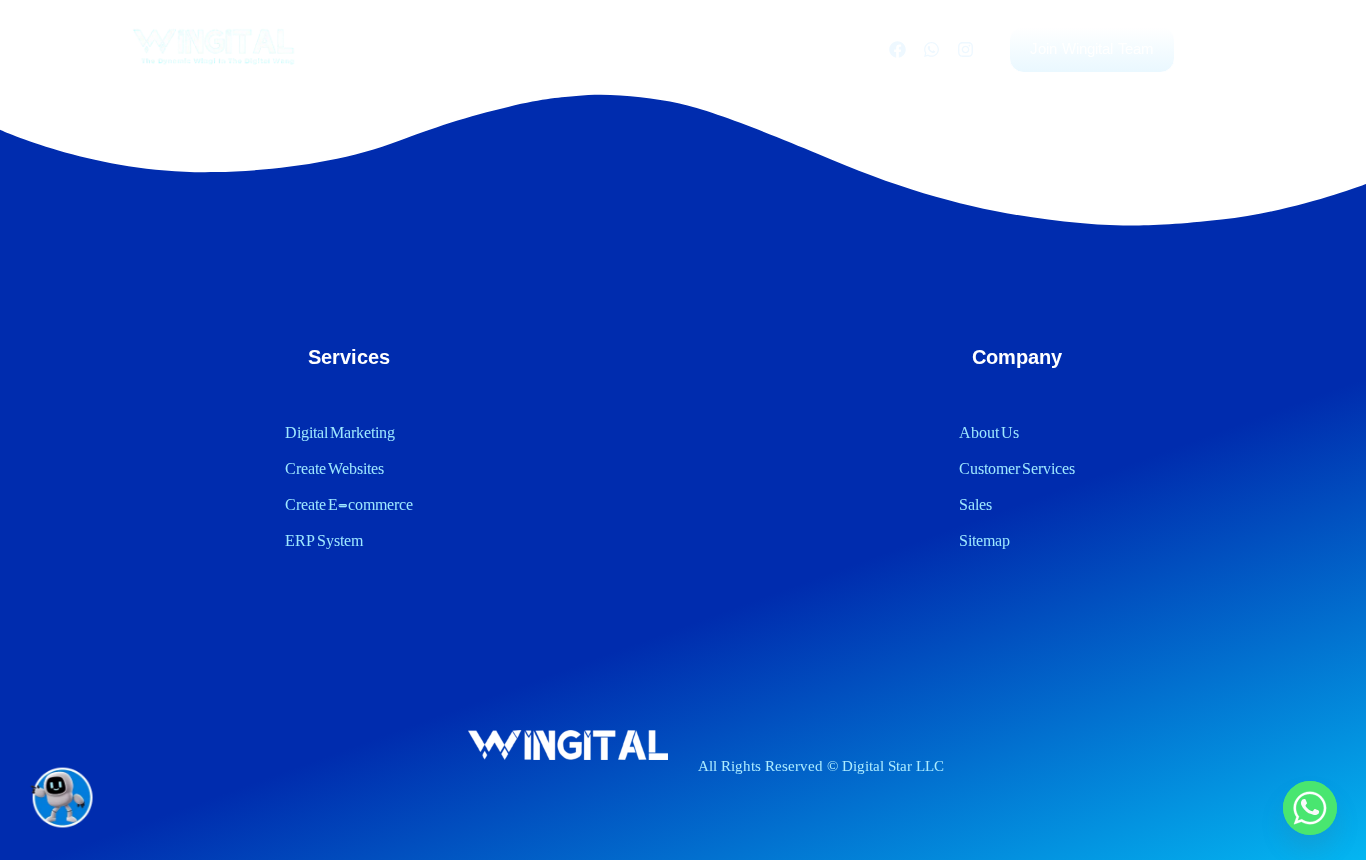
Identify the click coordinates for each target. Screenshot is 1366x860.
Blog (554, 48)
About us (638, 48)
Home (384, 48)
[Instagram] (965, 49)
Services (471, 48)
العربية (834, 48)
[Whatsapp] (931, 49)
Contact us (742, 48)
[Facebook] (897, 49)
